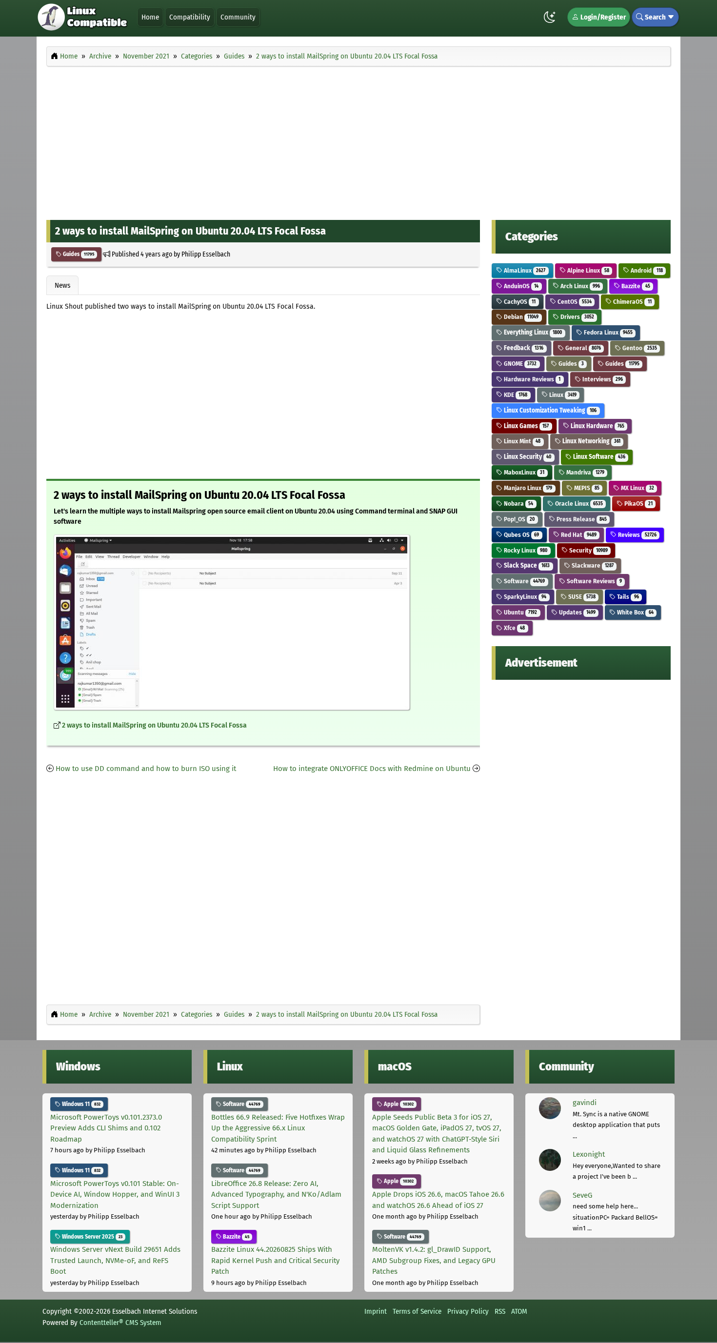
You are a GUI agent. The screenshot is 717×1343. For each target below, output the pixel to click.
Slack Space (526, 565)
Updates (577, 612)
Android (645, 270)
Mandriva (584, 472)
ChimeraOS (631, 301)
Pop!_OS (518, 519)
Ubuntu (519, 612)
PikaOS (637, 503)
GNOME (519, 363)
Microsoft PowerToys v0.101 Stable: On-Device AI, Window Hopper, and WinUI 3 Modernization (114, 1194)
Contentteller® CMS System (120, 1322)
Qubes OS (520, 534)
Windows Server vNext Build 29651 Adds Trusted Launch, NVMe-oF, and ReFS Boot (115, 1260)
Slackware (592, 565)
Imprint (375, 1311)
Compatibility (189, 17)
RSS (500, 1311)
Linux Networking (590, 441)
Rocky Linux (524, 550)
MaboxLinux (523, 472)
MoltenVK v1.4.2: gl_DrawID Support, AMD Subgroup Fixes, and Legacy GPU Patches (434, 1260)
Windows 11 (80, 1104)
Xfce (513, 628)
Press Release (581, 519)
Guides (77, 254)
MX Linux (636, 488)
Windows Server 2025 (91, 1236)
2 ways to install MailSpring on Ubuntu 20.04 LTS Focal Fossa (154, 725)
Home (150, 17)
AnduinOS (520, 286)
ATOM (519, 1311)
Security (588, 550)
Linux (562, 394)
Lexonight (589, 1154)
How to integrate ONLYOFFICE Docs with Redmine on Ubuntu (372, 768)
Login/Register (602, 17)
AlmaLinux (523, 270)
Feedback (522, 348)
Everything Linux (532, 332)
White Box (634, 612)
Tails (627, 596)
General (582, 348)
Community (238, 17)
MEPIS (586, 488)
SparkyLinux (524, 596)
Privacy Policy (468, 1311)
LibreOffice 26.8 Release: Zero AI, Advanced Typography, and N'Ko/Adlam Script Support (276, 1194)
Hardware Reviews (531, 379)
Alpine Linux (587, 270)
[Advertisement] (358, 140)
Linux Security (526, 456)
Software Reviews (593, 581)
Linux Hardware (596, 426)
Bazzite (635, 286)
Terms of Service (417, 1311)
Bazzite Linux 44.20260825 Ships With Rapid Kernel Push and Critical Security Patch (275, 1260)
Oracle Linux (578, 503)
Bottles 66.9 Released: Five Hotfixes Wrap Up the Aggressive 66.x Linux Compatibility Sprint (278, 1128)
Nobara (517, 503)
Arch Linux (579, 286)
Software (523, 581)
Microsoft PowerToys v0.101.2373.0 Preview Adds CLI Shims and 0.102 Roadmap (106, 1128)
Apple (398, 1104)
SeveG (582, 1195)
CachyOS (519, 301)
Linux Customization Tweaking (549, 410)
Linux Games (525, 426)
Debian (520, 316)
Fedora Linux (607, 332)
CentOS (574, 301)
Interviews (602, 379)
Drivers (576, 316)
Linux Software (598, 456)
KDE (514, 394)
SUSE (581, 596)
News (62, 285)
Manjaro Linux (527, 488)
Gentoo (639, 348)
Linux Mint (521, 441)
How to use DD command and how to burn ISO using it (146, 768)
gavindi (585, 1102)
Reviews (636, 534)
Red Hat (578, 534)
